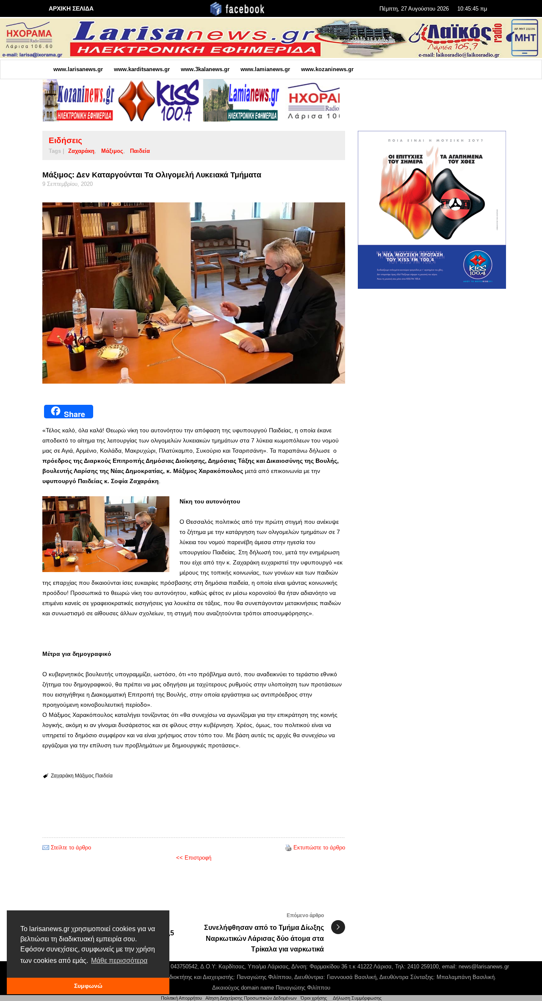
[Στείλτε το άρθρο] (45, 847)
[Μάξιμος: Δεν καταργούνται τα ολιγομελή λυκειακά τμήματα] (193, 293)
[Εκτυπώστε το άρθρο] (288, 847)
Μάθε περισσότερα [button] (119, 960)
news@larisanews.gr (484, 966)
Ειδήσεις (65, 140)
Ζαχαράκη (81, 151)
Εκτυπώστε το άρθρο (319, 847)
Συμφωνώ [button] (88, 985)
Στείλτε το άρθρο (71, 847)
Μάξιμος (112, 151)
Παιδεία (140, 151)
